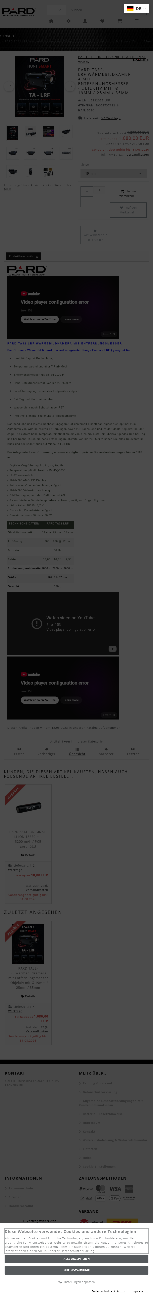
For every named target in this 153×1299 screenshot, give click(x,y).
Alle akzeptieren (77, 1259)
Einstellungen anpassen (78, 1282)
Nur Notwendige (77, 1270)
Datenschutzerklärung (109, 1291)
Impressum (139, 1291)
